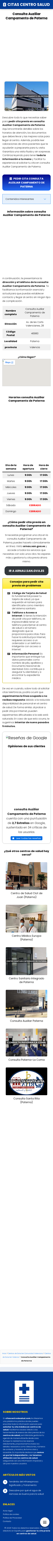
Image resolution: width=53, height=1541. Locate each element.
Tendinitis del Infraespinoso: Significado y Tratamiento (24, 1483)
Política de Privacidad (12, 1518)
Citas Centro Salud (29, 4)
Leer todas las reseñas (28, 838)
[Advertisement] (26, 50)
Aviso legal (8, 1510)
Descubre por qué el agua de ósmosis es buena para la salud (26, 1492)
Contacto (7, 1521)
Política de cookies (11, 1514)
